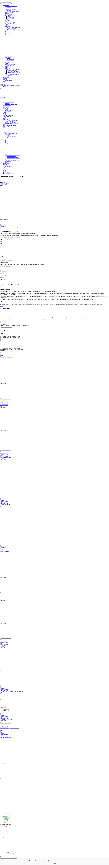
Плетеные (5, 787)
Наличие (15, 227)
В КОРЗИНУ (3, 226)
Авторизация (5, 40)
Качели (6, 25)
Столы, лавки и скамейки (10, 22)
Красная (4, 804)
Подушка (4, 785)
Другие (4, 794)
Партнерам (5, 36)
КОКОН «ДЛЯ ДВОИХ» (5, 504)
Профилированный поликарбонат (13, 30)
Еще (3, 82)
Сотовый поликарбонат (11, 28)
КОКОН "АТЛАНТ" (4, 645)
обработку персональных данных (13, 348)
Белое (4, 801)
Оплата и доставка (6, 35)
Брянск (1, 85)
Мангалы (4, 837)
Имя (2, 326)
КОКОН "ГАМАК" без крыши (6, 719)
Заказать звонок (3, 42)
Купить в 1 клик (9, 226)
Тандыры (9, 10)
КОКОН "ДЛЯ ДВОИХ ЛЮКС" (6, 357)
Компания (5, 37)
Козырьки (7, 24)
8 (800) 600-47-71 (3, 43)
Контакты (5, 39)
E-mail (2, 333)
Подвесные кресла (8, 13)
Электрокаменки (10, 18)
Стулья (6, 34)
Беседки (6, 21)
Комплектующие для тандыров (13, 11)
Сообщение (4, 341)
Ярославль (18, 85)
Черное (4, 800)
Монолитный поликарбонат (12, 29)
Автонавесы (7, 20)
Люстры (4, 791)
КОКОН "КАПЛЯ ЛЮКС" (5, 457)
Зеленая (4, 799)
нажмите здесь (72, 861)
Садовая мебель (8, 33)
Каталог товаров (6, 5)
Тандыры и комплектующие (10, 9)
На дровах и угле (10, 17)
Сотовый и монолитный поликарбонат (12, 27)
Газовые (8, 16)
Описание (2, 227)
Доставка (19, 227)
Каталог (4, 171)
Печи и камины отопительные (11, 6)
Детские (4, 789)
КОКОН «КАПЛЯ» (4, 405)
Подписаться (14, 857)
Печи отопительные (7, 833)
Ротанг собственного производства (12, 32)
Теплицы (7, 19)
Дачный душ (7, 26)
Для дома (4, 808)
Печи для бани (8, 15)
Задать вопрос (10, 227)
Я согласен (54, 863)
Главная (4, 170)
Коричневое (5, 798)
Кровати (4, 792)
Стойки (4, 790)
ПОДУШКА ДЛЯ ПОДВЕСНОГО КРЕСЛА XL (9, 728)
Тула (15, 85)
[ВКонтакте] (4, 182)
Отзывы (6, 227)
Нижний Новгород (10, 85)
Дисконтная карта (8, 38)
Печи (8, 8)
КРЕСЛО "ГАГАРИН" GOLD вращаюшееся (9, 737)
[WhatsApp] (2, 182)
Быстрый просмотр (4, 354)
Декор (6, 31)
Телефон (3, 330)
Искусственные (6, 793)
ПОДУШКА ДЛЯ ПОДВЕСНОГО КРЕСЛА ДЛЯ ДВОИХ (11, 691)
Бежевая (4, 803)
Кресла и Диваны (8, 14)
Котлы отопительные (9, 12)
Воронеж (5, 85)
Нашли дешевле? (3, 184)
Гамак (4, 786)
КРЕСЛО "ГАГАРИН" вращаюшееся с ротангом (9, 551)
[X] (1, 182)
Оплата (22, 227)
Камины (9, 7)
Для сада (4, 810)
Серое (4, 802)
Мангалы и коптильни (9, 23)
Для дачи (4, 809)
